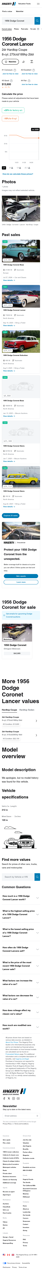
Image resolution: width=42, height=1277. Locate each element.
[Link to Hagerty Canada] (8, 1254)
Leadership (26, 1212)
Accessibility (26, 1263)
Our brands (26, 1215)
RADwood (26, 1197)
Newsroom (26, 1221)
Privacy (25, 1242)
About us (26, 1209)
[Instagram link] (13, 1098)
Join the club (27, 1140)
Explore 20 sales (11, 516)
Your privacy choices (13, 1263)
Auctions (6, 1203)
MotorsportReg (8, 1243)
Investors (26, 1227)
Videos (5, 1222)
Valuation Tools (24, 4)
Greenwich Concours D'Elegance (30, 1189)
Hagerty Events (28, 1179)
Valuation (26, 1143)
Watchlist (19, 11)
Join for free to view (10, 74)
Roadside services (29, 1167)
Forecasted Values (12, 1054)
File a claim (6, 1143)
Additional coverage (9, 1182)
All (4, 1228)
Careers (25, 1218)
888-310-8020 (27, 1170)
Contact (25, 1224)
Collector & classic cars (11, 1155)
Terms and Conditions (21, 1124)
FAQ (24, 1239)
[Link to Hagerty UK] (13, 1254)
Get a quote (21, 576)
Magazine (26, 1155)
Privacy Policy (7, 1124)
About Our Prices (12, 1042)
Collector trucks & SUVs (11, 1158)
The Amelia (26, 1182)
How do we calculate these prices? (18, 174)
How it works (7, 1213)
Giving (25, 1230)
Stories (5, 1225)
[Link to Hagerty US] (4, 1254)
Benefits (25, 1149)
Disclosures (6, 1267)
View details (8, 280)
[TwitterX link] (9, 1098)
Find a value (7, 11)
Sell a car (6, 1210)
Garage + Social (8, 1237)
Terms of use (23, 1267)
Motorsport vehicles (9, 1167)
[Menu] (38, 4)
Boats (5, 1170)
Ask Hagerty (27, 1146)
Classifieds (6, 1207)
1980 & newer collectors (11, 1152)
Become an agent (8, 1191)
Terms (25, 1245)
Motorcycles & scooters (11, 1164)
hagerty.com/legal (22, 1059)
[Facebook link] (4, 1098)
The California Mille (29, 1185)
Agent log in (7, 1194)
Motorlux (26, 1194)
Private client (7, 1173)
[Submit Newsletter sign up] (37, 1116)
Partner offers (27, 1152)
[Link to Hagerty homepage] (14, 1091)
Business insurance (9, 1176)
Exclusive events (28, 1158)
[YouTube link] (18, 1098)
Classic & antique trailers (11, 1161)
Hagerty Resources (9, 1240)
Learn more (21, 582)
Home (25, 1206)
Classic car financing (10, 1179)
